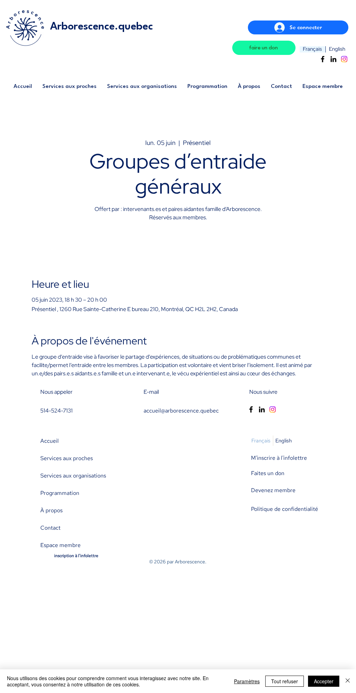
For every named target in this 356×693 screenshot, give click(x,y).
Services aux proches (66, 458)
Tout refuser (284, 681)
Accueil (49, 441)
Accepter (323, 681)
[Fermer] (347, 681)
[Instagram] (344, 59)
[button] (69, 89)
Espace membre (60, 545)
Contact (50, 527)
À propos (51, 510)
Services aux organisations (73, 475)
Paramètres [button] (247, 681)
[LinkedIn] (333, 59)
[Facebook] (322, 59)
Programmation (59, 493)
